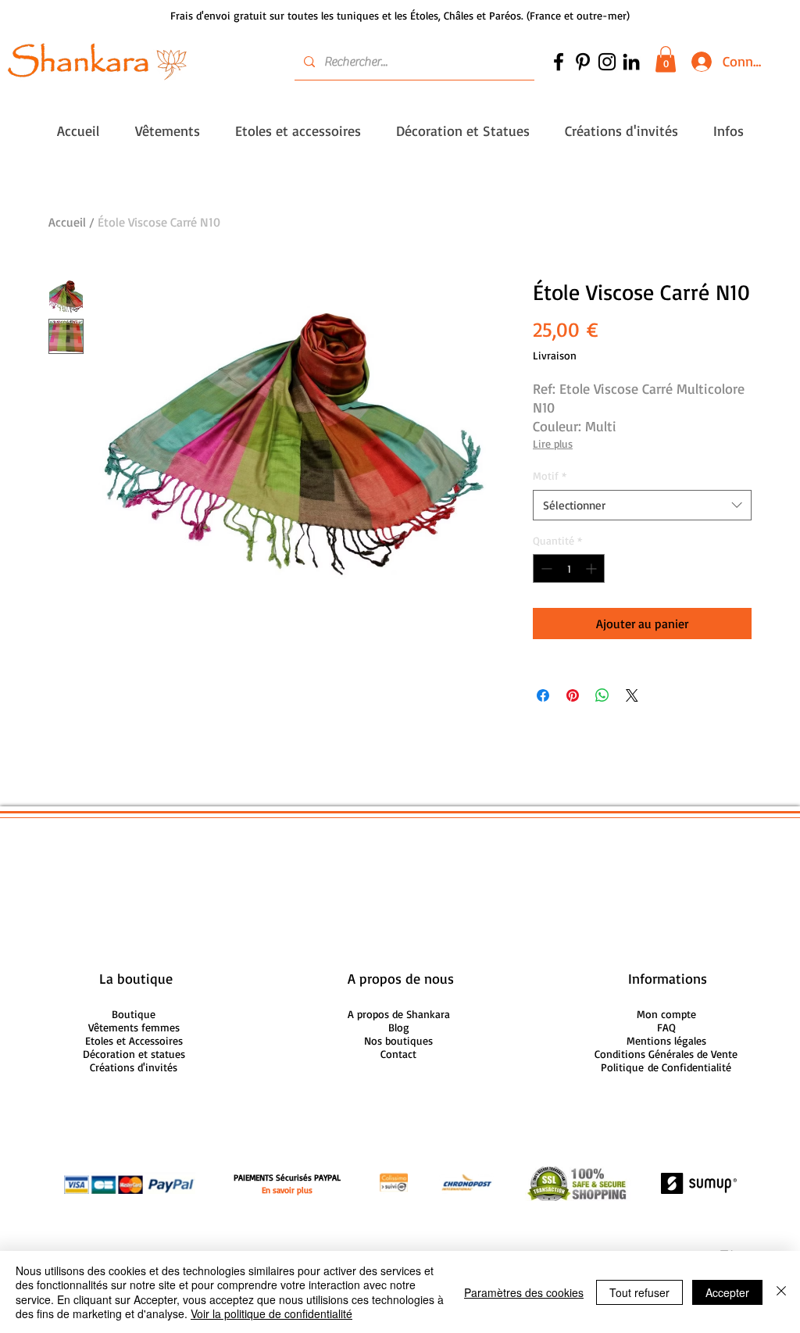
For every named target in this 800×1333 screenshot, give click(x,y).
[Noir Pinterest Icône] (583, 61)
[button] (666, 59)
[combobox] (642, 505)
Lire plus (553, 443)
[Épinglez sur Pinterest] (572, 695)
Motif (549, 475)
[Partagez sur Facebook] (543, 695)
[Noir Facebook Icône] (558, 61)
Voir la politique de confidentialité (271, 1313)
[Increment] (592, 568)
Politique (666, 1067)
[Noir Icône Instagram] (607, 61)
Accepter (727, 1292)
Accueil (67, 222)
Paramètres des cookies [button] (524, 1292)
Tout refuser (639, 1292)
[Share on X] (632, 695)
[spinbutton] (569, 568)
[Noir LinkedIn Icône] (631, 61)
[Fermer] (781, 1291)
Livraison (555, 355)
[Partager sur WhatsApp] (602, 695)
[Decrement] (545, 568)
